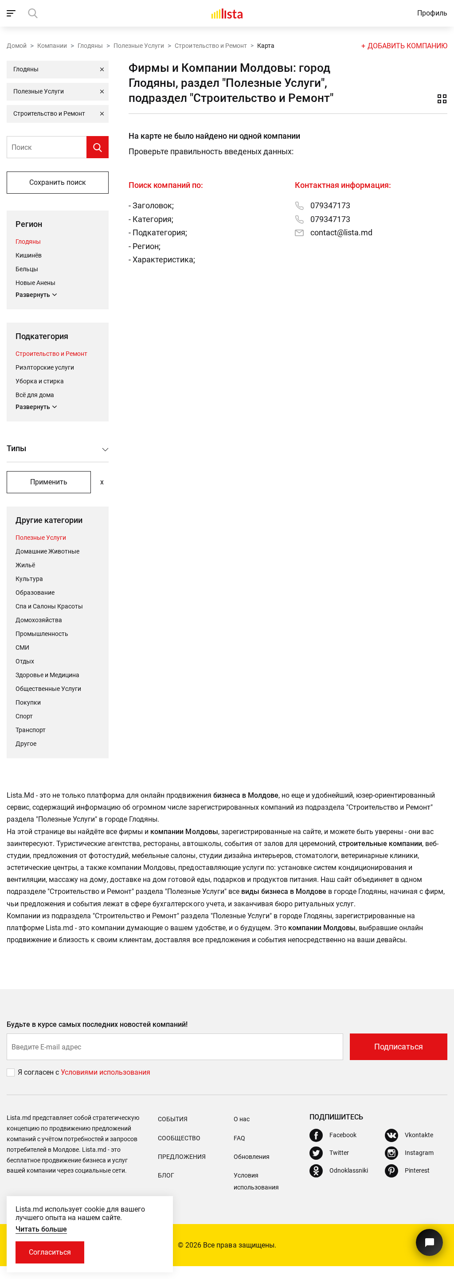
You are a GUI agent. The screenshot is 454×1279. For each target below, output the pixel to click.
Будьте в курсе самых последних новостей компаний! (97, 1024)
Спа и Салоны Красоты (49, 606)
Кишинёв (29, 255)
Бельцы (27, 269)
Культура (29, 578)
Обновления (252, 1156)
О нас (242, 1119)
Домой (17, 45)
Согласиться (50, 1252)
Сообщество (179, 1138)
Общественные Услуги (48, 688)
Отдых (25, 661)
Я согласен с (39, 1072)
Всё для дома (35, 394)
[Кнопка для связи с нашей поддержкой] (429, 1242)
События (173, 1119)
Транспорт (31, 729)
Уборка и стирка (40, 381)
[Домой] (227, 13)
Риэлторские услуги (45, 367)
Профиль (432, 13)
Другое (26, 743)
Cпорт (24, 716)
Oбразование (35, 592)
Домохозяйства (39, 620)
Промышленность (42, 633)
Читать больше (41, 1229)
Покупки (28, 702)
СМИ (22, 647)
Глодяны (90, 45)
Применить (48, 482)
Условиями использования (105, 1072)
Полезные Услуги (139, 45)
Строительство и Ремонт (211, 45)
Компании (52, 45)
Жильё (25, 565)
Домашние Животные (47, 551)
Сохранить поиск (57, 182)
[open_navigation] (12, 13)
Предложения (182, 1156)
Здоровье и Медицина (47, 674)
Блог (166, 1175)
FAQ (239, 1138)
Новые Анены (35, 282)
